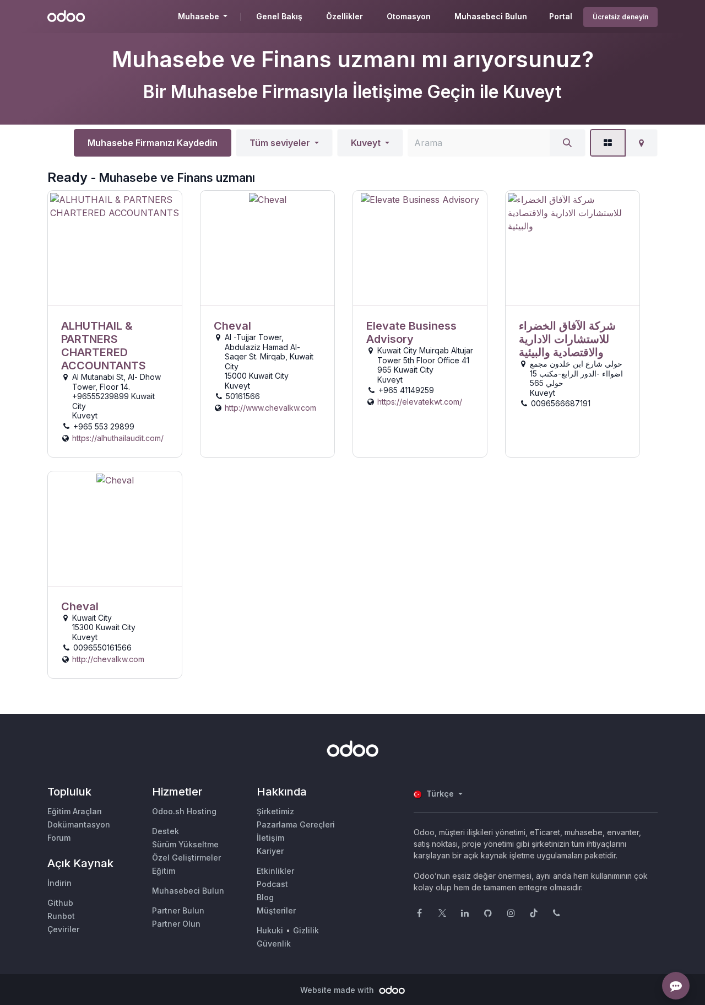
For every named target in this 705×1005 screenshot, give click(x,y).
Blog (265, 897)
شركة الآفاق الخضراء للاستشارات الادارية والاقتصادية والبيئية (567, 339)
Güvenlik (274, 943)
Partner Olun (176, 923)
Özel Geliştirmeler (186, 857)
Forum (58, 837)
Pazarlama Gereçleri (296, 824)
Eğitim (163, 870)
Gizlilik (306, 930)
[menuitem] (279, 16)
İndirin (59, 883)
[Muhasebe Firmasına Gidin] (115, 248)
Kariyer (270, 851)
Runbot (61, 916)
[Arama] (567, 143)
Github (60, 902)
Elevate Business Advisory (411, 332)
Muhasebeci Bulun (188, 890)
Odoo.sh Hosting (184, 811)
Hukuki (270, 930)
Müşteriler (276, 910)
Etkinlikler (275, 870)
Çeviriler (63, 929)
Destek (165, 831)
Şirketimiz (275, 811)
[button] (284, 143)
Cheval (232, 325)
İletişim (270, 837)
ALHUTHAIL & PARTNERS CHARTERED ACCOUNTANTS (103, 345)
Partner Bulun (178, 910)
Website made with (338, 990)
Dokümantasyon (78, 824)
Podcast (272, 884)
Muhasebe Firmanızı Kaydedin (153, 142)
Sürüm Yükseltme (185, 844)
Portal (560, 16)
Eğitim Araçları (74, 811)
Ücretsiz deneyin (620, 17)
